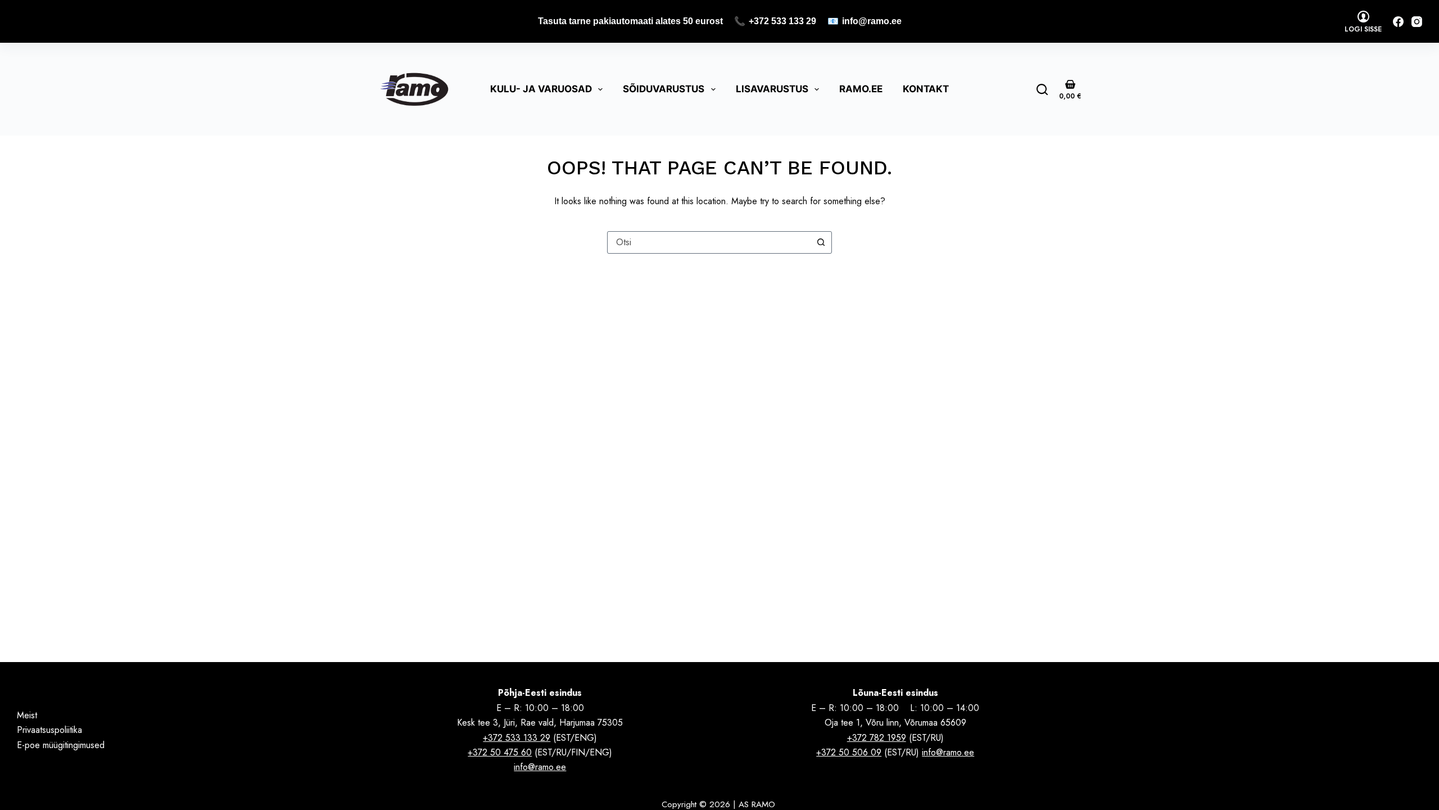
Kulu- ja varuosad (541, 88)
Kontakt (926, 88)
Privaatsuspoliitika (49, 729)
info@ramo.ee (872, 21)
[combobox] (709, 242)
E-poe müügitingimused (61, 745)
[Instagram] (1416, 21)
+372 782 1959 (876, 737)
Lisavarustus (772, 88)
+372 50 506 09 (848, 752)
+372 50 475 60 (500, 752)
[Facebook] (1398, 21)
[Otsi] (1042, 89)
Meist (27, 715)
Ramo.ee (861, 88)
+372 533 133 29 (782, 21)
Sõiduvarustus (663, 88)
